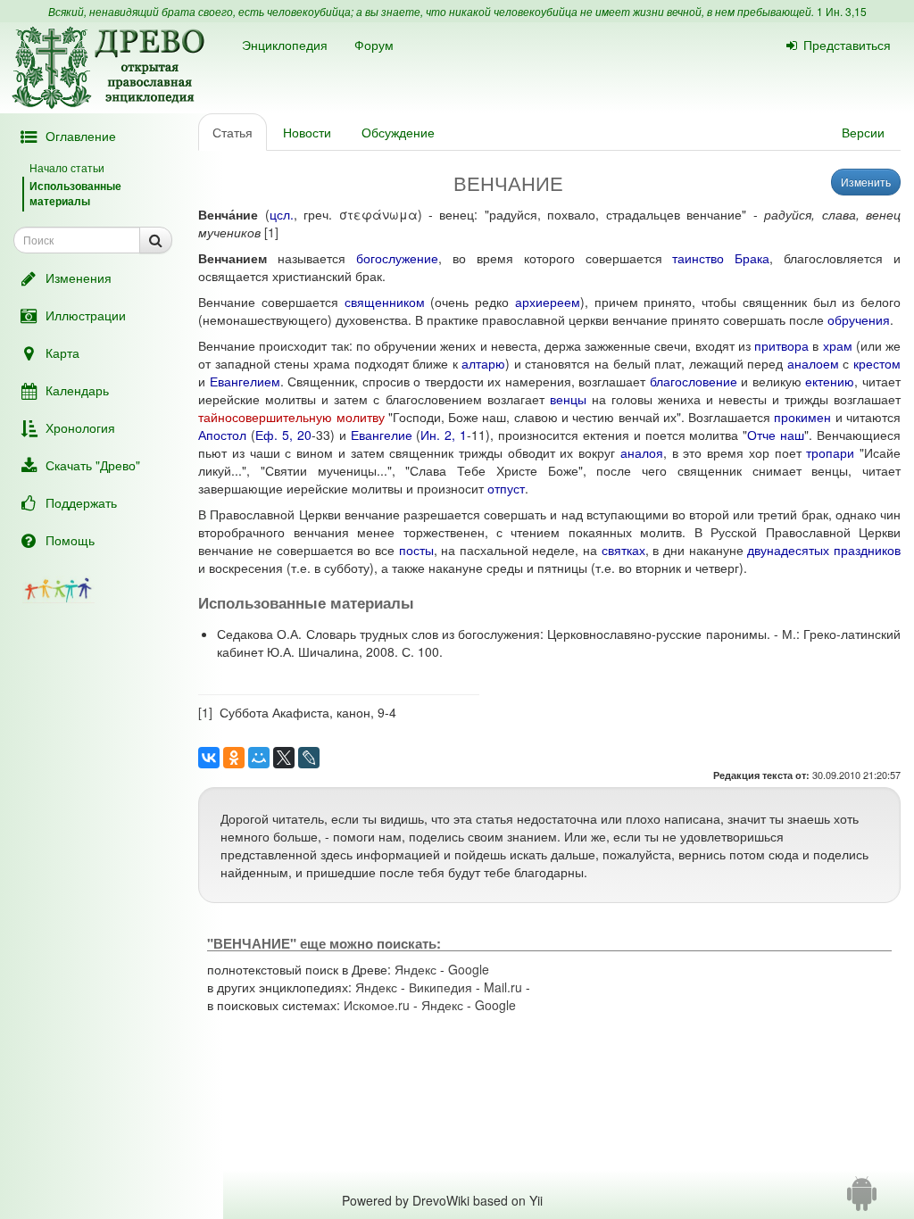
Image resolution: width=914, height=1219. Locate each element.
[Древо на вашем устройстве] (862, 1200)
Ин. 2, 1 (443, 435)
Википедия (440, 987)
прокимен (802, 417)
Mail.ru (503, 987)
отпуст (506, 488)
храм (837, 345)
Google (468, 969)
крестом (877, 363)
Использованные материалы (75, 193)
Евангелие (381, 435)
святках (623, 550)
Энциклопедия (285, 45)
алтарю (483, 363)
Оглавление (81, 136)
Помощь (70, 540)
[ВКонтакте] (209, 757)
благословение (693, 381)
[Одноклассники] (234, 757)
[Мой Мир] (259, 757)
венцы (568, 399)
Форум (374, 45)
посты (416, 550)
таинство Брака (720, 258)
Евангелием (245, 381)
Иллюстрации (86, 315)
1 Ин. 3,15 (842, 11)
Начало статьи (66, 167)
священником (385, 302)
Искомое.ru (377, 1005)
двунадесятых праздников (824, 550)
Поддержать (81, 502)
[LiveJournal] (309, 757)
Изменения (79, 277)
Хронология (80, 427)
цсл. (282, 214)
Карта (62, 352)
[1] (271, 232)
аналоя (641, 452)
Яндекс (415, 969)
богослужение (397, 258)
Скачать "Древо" (93, 465)
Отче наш (775, 435)
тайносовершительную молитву (291, 417)
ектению (829, 381)
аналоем (813, 363)
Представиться (847, 45)
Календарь (77, 390)
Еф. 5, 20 (283, 435)
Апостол (222, 435)
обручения (858, 319)
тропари (830, 452)
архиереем (547, 302)
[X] (284, 757)
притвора (781, 345)
